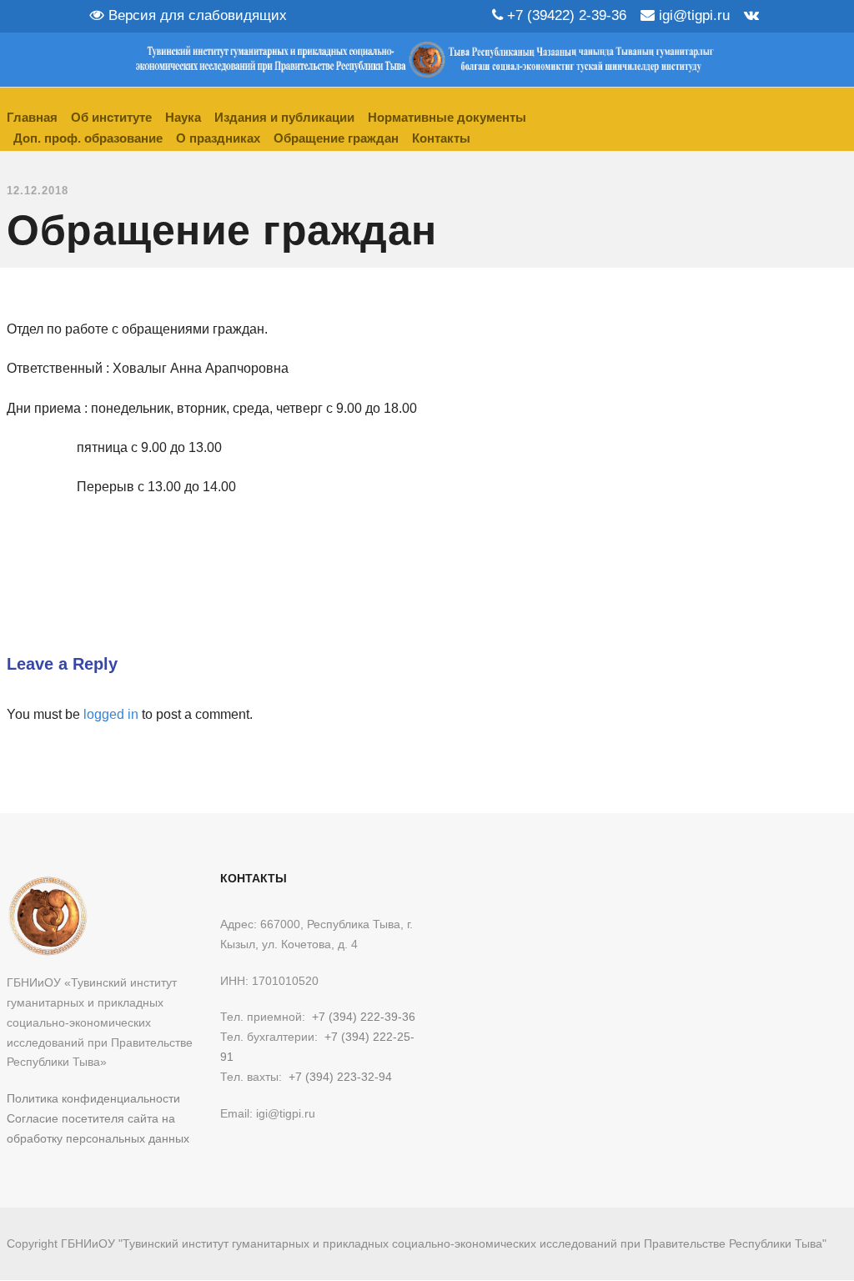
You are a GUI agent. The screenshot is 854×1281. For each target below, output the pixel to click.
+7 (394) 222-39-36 (363, 1016)
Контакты (441, 138)
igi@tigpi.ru (692, 15)
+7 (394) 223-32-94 (340, 1076)
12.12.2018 (37, 190)
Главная (32, 117)
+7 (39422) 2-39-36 (564, 15)
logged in (110, 714)
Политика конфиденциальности (93, 1098)
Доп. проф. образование (88, 138)
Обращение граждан (336, 138)
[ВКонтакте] (751, 15)
